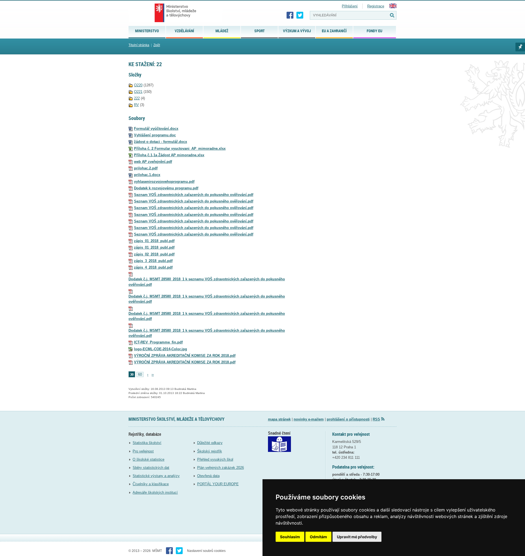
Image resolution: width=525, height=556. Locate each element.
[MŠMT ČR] (175, 13)
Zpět (156, 45)
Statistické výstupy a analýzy (156, 476)
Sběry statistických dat (151, 468)
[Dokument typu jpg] (131, 349)
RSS (376, 419)
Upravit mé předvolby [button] (357, 536)
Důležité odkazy (210, 443)
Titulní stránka (139, 45)
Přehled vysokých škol (215, 459)
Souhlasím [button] (290, 536)
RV (136, 105)
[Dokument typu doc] (131, 135)
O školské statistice (148, 459)
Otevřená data (208, 476)
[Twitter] (300, 15)
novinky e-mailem (309, 419)
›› (152, 374)
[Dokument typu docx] (131, 129)
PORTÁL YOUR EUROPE (218, 484)
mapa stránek (279, 419)
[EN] (392, 7)
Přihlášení (350, 6)
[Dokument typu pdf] (131, 162)
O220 (138, 85)
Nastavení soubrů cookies (206, 550)
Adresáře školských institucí (155, 492)
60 (140, 374)
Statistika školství (147, 443)
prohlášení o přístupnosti (348, 419)
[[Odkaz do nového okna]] (279, 451)
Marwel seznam (520, 47)
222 (137, 98)
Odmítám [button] (318, 536)
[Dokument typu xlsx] (131, 148)
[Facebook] (290, 15)
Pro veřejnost (143, 451)
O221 (138, 92)
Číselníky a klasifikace (151, 484)
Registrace (375, 6)
